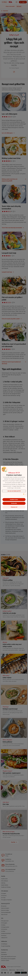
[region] (14, 488)
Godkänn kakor (14, 499)
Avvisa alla (14, 503)
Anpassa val (14, 507)
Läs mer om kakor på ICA (14, 491)
